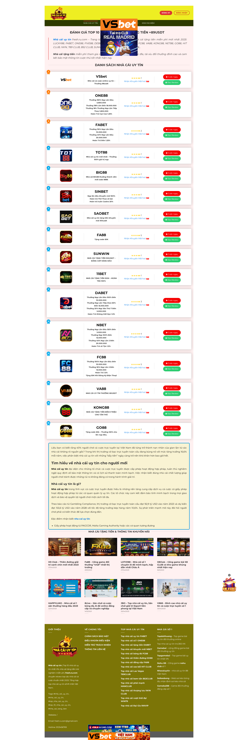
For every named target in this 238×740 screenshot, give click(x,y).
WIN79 (124, 701)
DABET (147, 645)
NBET (149, 649)
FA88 (146, 662)
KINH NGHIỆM (148, 23)
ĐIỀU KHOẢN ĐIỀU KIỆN (97, 640)
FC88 (145, 653)
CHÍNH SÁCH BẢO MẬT (97, 636)
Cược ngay (173, 77)
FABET (143, 636)
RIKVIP (145, 706)
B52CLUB (147, 678)
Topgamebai (163, 655)
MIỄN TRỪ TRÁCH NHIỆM (98, 645)
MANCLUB (126, 686)
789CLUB (126, 674)
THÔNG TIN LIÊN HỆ (95, 649)
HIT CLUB (146, 667)
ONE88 (141, 640)
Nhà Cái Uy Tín (90, 23)
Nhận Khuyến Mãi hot (135, 81)
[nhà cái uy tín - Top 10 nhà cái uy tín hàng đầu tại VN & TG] (70, 13)
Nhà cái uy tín (62, 39)
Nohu (160, 663)
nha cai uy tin (168, 644)
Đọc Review (172, 82)
